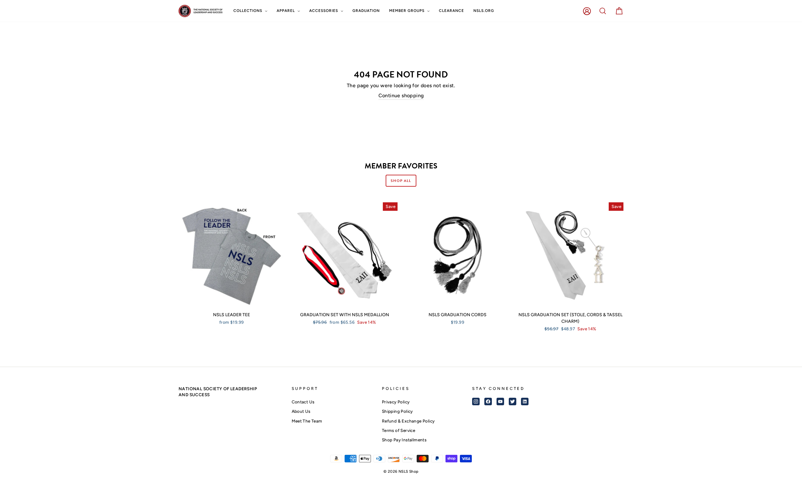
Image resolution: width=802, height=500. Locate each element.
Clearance (451, 10)
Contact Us (303, 401)
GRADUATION (366, 10)
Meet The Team (307, 420)
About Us (301, 411)
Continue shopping (401, 95)
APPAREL (286, 10)
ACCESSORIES (324, 10)
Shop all (401, 181)
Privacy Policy (396, 401)
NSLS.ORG (483, 10)
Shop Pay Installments (404, 439)
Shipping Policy (397, 411)
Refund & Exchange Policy (408, 420)
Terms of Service (398, 430)
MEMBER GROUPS (407, 10)
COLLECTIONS (248, 10)
